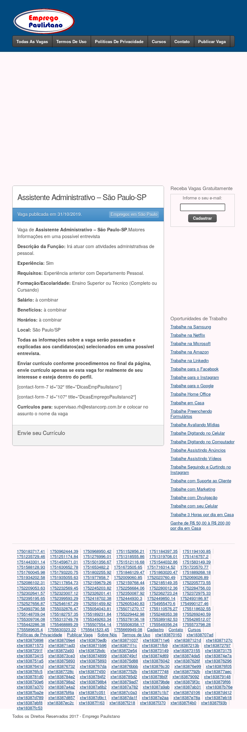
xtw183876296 (218, 661)
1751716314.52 (161, 567)
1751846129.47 (130, 572)
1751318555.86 (130, 556)
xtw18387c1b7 (155, 692)
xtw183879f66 (218, 682)
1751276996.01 (97, 556)
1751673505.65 (128, 567)
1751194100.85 (196, 551)
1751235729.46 (31, 556)
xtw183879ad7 (124, 682)
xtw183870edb (93, 640)
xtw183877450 (92, 671)
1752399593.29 (64, 598)
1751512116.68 (130, 562)
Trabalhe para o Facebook (194, 369)
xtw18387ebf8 (29, 702)
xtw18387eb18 (218, 697)
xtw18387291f (29, 650)
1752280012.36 (163, 588)
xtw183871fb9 (155, 645)
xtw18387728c (60, 671)
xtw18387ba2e (30, 692)
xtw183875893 (61, 661)
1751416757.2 (195, 556)
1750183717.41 (31, 551)
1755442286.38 (31, 624)
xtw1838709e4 (61, 640)
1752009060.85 (128, 577)
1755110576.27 (163, 608)
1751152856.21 (130, 551)
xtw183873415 (30, 655)
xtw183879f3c (187, 682)
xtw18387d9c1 (93, 697)
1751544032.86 (163, 562)
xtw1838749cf (124, 655)
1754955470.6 (162, 603)
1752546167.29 (64, 603)
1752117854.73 (64, 582)
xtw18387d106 (186, 692)
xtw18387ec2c (60, 702)
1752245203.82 (97, 588)
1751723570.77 (194, 567)
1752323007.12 (64, 593)
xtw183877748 (155, 671)
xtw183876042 (156, 661)
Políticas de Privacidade (119, 41)
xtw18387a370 (30, 687)
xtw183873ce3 (61, 655)
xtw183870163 (168, 634)
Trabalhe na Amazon (189, 352)
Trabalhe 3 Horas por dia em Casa (202, 514)
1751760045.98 (31, 572)
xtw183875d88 (124, 661)
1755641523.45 (95, 629)
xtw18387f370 (153, 702)
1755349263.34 (97, 619)
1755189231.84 (97, 614)
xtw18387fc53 (29, 708)
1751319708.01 (163, 556)
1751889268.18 (196, 572)
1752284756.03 (196, 588)
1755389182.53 (163, 619)
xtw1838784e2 (61, 676)
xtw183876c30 (156, 666)
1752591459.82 (97, 603)
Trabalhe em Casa (187, 403)
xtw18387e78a (186, 697)
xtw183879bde (156, 682)
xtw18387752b (123, 671)
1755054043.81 (97, 608)
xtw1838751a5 (30, 661)
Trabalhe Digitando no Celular (197, 433)
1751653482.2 (96, 567)
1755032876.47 (64, 608)
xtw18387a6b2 (93, 687)
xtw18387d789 (30, 697)
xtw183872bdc (92, 650)
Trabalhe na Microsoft (190, 343)
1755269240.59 (196, 614)
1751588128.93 (31, 567)
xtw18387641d (30, 666)
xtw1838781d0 (30, 676)
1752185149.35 (163, 582)
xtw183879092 (185, 676)
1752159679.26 (97, 582)
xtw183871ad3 (61, 645)
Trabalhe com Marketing (192, 489)
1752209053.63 (31, 588)
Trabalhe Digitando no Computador (202, 441)
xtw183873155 (186, 650)
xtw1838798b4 (93, 682)
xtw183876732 (61, 666)
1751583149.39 (196, 562)
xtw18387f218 (122, 702)
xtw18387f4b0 (183, 702)
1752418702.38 (97, 598)
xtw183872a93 (60, 650)
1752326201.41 (97, 593)
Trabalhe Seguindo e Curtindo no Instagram (200, 469)
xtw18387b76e (219, 687)
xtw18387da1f (124, 697)
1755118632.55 (196, 608)
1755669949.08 (128, 629)
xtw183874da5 (186, 655)
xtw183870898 (30, 640)
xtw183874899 (93, 655)
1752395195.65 (31, 598)
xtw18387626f (187, 661)
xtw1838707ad (200, 634)
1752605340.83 (130, 603)
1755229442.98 (130, 614)
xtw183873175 (218, 650)
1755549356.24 (163, 624)
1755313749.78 (64, 619)
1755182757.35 (64, 614)
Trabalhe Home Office (190, 394)
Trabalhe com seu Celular (194, 506)
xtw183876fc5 (29, 671)
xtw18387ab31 (187, 687)
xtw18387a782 (124, 687)
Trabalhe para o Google (192, 385)
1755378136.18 (130, 619)
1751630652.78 (64, 567)
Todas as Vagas (32, 41)
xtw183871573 (30, 645)
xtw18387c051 (92, 692)
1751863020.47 (163, 572)
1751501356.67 (97, 562)
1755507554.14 (97, 624)
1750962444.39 (64, 551)
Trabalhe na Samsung (190, 326)
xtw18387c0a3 (123, 692)
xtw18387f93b (214, 702)
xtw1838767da (93, 666)
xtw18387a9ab (156, 687)
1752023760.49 (161, 577)
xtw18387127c (219, 640)
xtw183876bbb (124, 666)
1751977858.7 (96, 577)
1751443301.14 (31, 562)
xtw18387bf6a (61, 692)
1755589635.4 (30, 629)
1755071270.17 (130, 608)
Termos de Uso (71, 41)
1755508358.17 (130, 624)
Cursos (159, 41)
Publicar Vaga (212, 41)
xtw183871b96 (93, 645)
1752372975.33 (196, 593)
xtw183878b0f (155, 676)
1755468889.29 (64, 624)
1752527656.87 (31, 603)
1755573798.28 (196, 624)
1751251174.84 (64, 556)
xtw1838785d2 (123, 676)
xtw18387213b (185, 645)
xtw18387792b (186, 671)
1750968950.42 (97, 551)
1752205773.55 (196, 582)
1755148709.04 (31, 614)
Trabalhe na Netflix (187, 335)
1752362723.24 (163, 593)
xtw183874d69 (155, 655)
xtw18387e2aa (155, 697)
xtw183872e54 (123, 650)
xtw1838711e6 (156, 640)
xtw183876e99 (187, 666)
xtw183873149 (155, 650)
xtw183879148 (217, 676)
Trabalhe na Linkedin (189, 360)
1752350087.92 (130, 593)
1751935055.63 (64, 577)
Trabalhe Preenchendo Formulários (191, 413)
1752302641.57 (31, 593)
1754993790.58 (31, 608)
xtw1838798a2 (61, 682)
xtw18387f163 (92, 702)
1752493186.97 (194, 598)
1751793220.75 (64, 572)
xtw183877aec (218, 671)
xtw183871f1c (124, 645)
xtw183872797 (217, 645)
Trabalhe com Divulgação (193, 497)
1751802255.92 (97, 572)
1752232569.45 (64, 588)
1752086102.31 (31, 582)
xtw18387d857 (61, 697)
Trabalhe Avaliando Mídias (195, 424)
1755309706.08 (31, 619)
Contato (182, 41)
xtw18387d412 (218, 692)
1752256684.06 (130, 588)
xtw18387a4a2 (61, 687)
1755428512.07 (196, 619)
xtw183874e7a (218, 655)
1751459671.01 (64, 562)
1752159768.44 (130, 582)
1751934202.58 (31, 577)
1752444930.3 (129, 598)
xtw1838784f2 (92, 676)
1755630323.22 (62, 629)
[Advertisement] (124, 109)
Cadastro (155, 629)
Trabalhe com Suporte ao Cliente (200, 480)
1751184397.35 (163, 551)
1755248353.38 (163, 614)
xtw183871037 (124, 640)
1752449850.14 (161, 598)
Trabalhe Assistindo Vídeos (196, 458)
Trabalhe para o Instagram (194, 377)
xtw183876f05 (219, 666)
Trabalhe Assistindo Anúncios (198, 450)
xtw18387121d (187, 640)
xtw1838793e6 (30, 682)
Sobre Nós (107, 634)
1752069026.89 (194, 577)
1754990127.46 (194, 603)
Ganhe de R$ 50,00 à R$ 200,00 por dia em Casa (200, 525)
